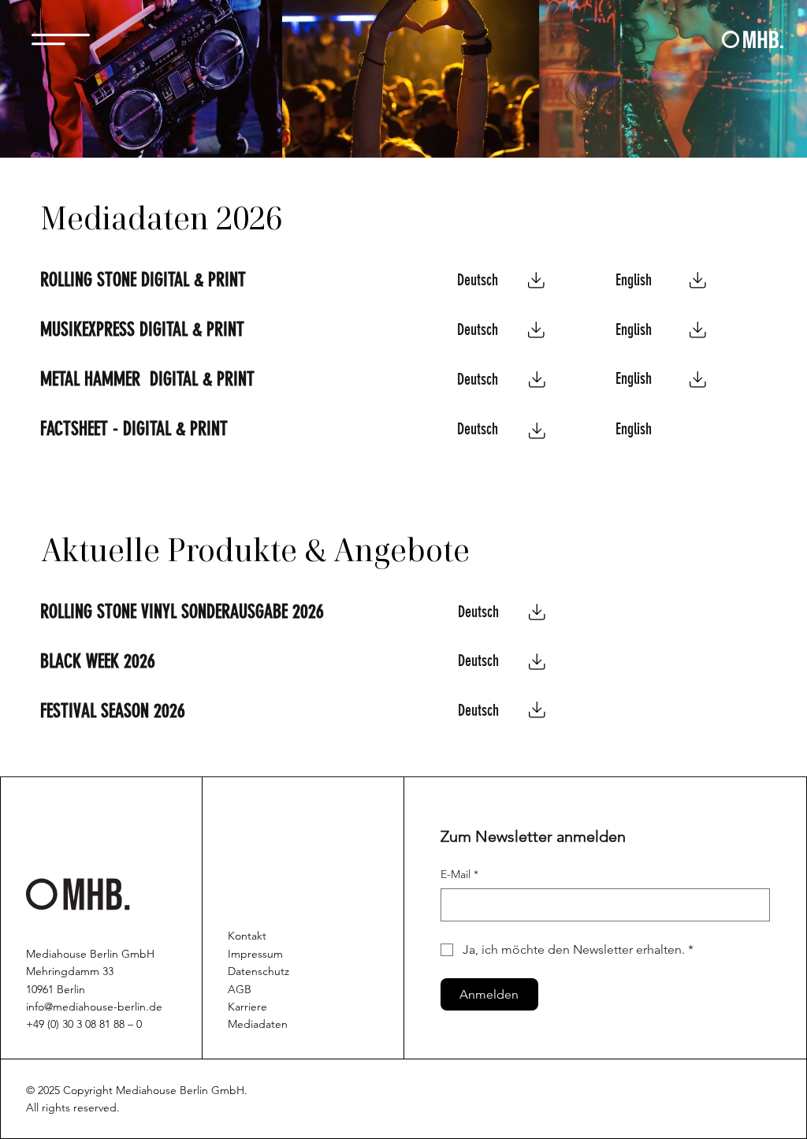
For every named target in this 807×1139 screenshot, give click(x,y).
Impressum (255, 954)
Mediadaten (258, 1024)
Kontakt (247, 936)
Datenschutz (258, 971)
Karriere (247, 1006)
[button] (61, 39)
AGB (239, 989)
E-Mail (459, 874)
